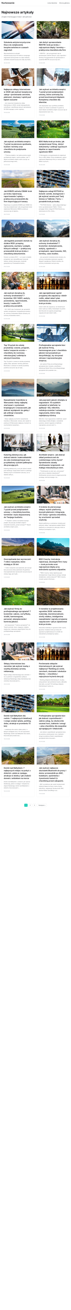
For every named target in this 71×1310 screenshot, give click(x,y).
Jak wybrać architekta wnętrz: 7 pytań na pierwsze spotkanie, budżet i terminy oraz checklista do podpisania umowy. (18, 146)
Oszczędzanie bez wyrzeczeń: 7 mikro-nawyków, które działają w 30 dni (17, 561)
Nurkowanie (7, 3)
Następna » (42, 805)
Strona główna (64, 3)
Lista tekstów (52, 3)
